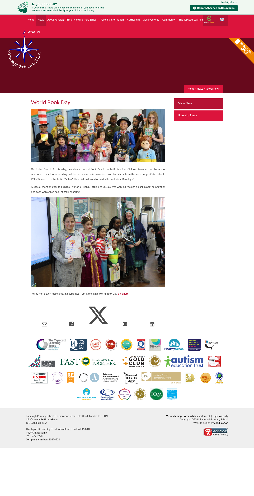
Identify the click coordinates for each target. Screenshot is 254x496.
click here (123, 294)
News (200, 88)
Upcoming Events (187, 115)
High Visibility (220, 416)
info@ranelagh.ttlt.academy (42, 419)
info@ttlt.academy (36, 432)
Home (191, 88)
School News (212, 88)
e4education (221, 423)
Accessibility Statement (197, 416)
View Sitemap (174, 416)
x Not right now (228, 2)
